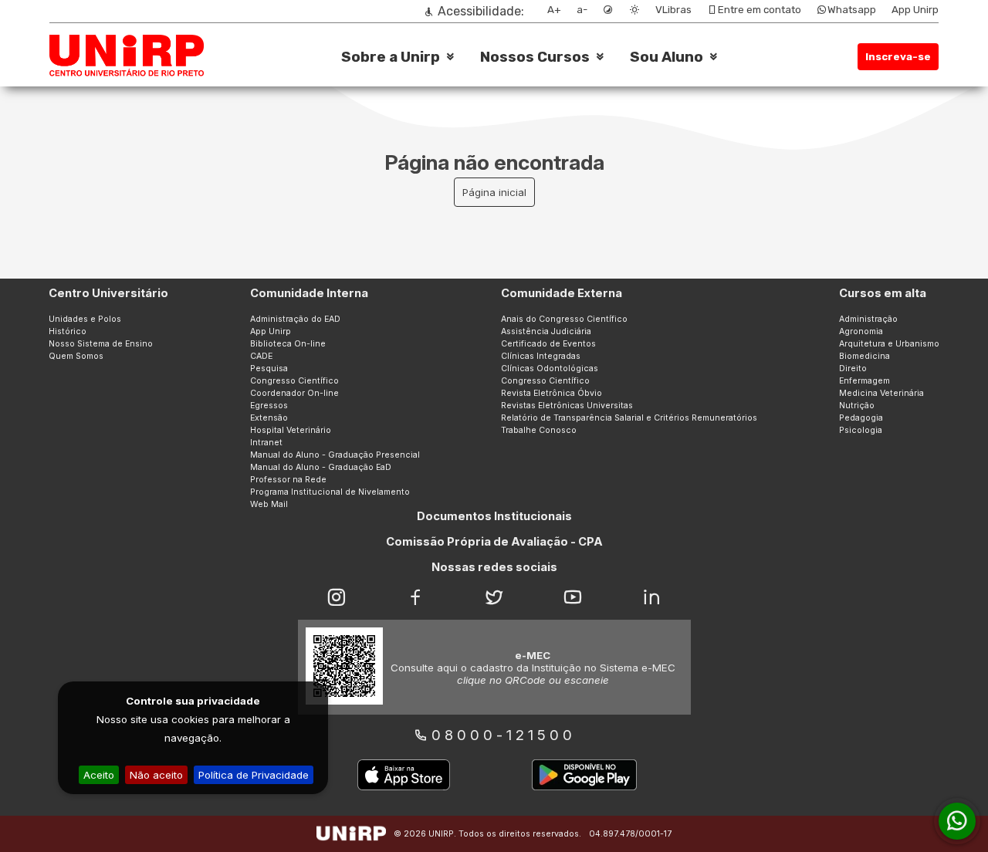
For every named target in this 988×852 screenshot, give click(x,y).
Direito (853, 368)
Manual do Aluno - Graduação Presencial (335, 455)
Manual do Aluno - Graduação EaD (320, 467)
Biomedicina (864, 356)
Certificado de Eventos (548, 344)
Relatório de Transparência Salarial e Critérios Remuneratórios (629, 418)
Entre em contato (759, 9)
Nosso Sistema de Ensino (101, 344)
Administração (868, 319)
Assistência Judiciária (546, 331)
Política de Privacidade (253, 775)
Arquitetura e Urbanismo (889, 344)
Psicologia (860, 430)
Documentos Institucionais (494, 516)
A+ (554, 9)
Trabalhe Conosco (539, 430)
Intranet (266, 443)
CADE (261, 356)
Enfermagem (864, 381)
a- (582, 9)
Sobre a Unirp (390, 57)
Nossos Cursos (535, 57)
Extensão (269, 418)
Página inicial (494, 192)
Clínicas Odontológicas (549, 368)
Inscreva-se (898, 57)
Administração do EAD (295, 319)
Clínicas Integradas (540, 356)
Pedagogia (861, 418)
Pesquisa (269, 368)
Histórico (67, 331)
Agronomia (861, 331)
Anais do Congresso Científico (564, 319)
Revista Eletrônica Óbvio (551, 393)
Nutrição (857, 406)
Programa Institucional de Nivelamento (330, 492)
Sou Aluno (666, 57)
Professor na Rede (288, 480)
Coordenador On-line (294, 393)
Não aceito (156, 775)
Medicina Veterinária (881, 393)
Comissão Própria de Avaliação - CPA (494, 542)
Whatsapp (851, 9)
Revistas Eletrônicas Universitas (567, 406)
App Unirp (915, 9)
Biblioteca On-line (288, 344)
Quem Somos (76, 356)
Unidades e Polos (85, 319)
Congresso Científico (294, 381)
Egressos (269, 406)
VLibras (673, 9)
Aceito (98, 775)
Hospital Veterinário (290, 430)
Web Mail (269, 504)
